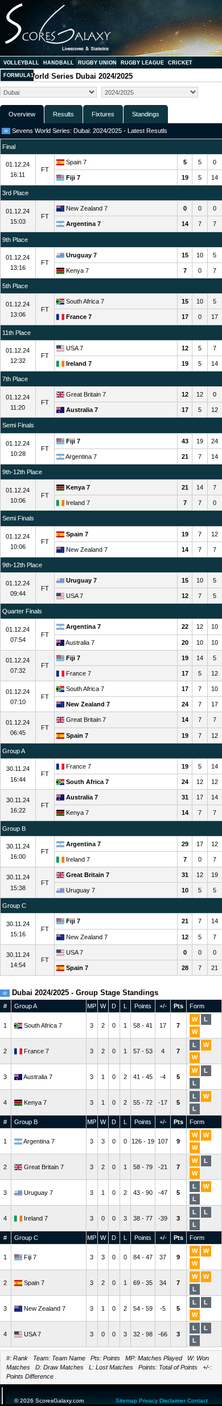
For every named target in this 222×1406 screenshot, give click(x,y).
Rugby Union (97, 63)
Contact (197, 1400)
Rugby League (142, 63)
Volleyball (21, 63)
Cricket (180, 63)
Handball (58, 63)
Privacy (148, 1400)
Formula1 (18, 75)
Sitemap (126, 1400)
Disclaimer (172, 1400)
